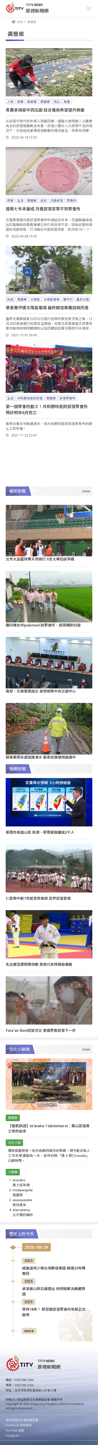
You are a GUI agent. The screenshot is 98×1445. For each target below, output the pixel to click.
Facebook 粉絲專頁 (19, 1425)
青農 (67, 101)
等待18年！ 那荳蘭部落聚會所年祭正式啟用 (53, 1312)
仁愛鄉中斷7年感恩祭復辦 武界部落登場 (38, 898)
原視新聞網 (37, 10)
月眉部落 (56, 200)
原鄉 (20, 101)
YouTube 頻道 (15, 1430)
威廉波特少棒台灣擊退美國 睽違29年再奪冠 (53, 1271)
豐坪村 (68, 299)
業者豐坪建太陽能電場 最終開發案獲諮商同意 (47, 307)
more (29, 1331)
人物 (10, 101)
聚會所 (71, 200)
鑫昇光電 (82, 299)
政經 (10, 299)
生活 (20, 200)
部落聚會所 (67, 398)
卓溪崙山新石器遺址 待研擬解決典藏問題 (53, 1291)
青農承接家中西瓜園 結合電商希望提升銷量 (45, 110)
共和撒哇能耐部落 (30, 398)
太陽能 (35, 299)
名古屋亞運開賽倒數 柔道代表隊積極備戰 (39, 964)
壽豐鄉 (45, 101)
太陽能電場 (51, 299)
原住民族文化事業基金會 (22, 1420)
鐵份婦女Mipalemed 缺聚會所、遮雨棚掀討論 (43, 625)
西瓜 (57, 101)
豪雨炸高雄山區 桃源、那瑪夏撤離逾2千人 (40, 832)
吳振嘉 (32, 101)
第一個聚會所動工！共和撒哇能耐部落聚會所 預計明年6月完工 (47, 409)
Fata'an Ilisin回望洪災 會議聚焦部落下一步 (41, 1030)
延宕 (43, 200)
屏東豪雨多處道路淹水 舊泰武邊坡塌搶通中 (41, 757)
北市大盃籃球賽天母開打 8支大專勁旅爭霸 (40, 559)
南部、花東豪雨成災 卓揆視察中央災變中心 (41, 691)
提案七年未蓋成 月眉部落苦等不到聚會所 (43, 208)
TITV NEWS (34, 5)
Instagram (13, 1435)
